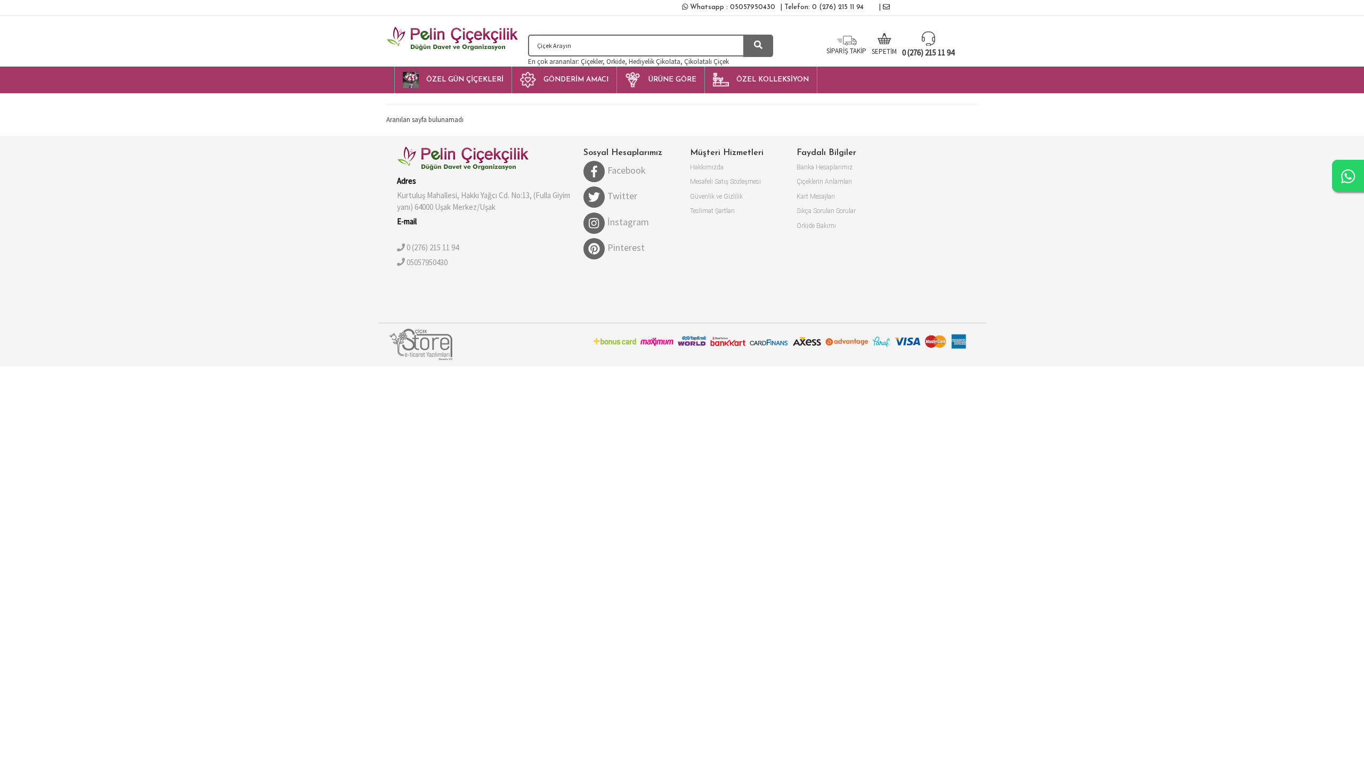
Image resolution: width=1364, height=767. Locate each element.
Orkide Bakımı (816, 226)
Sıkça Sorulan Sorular (826, 211)
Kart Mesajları (816, 196)
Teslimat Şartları (712, 211)
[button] (453, 80)
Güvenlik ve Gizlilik (716, 196)
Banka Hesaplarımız (824, 167)
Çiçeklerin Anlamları (824, 181)
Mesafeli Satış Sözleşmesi (725, 181)
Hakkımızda (707, 167)
